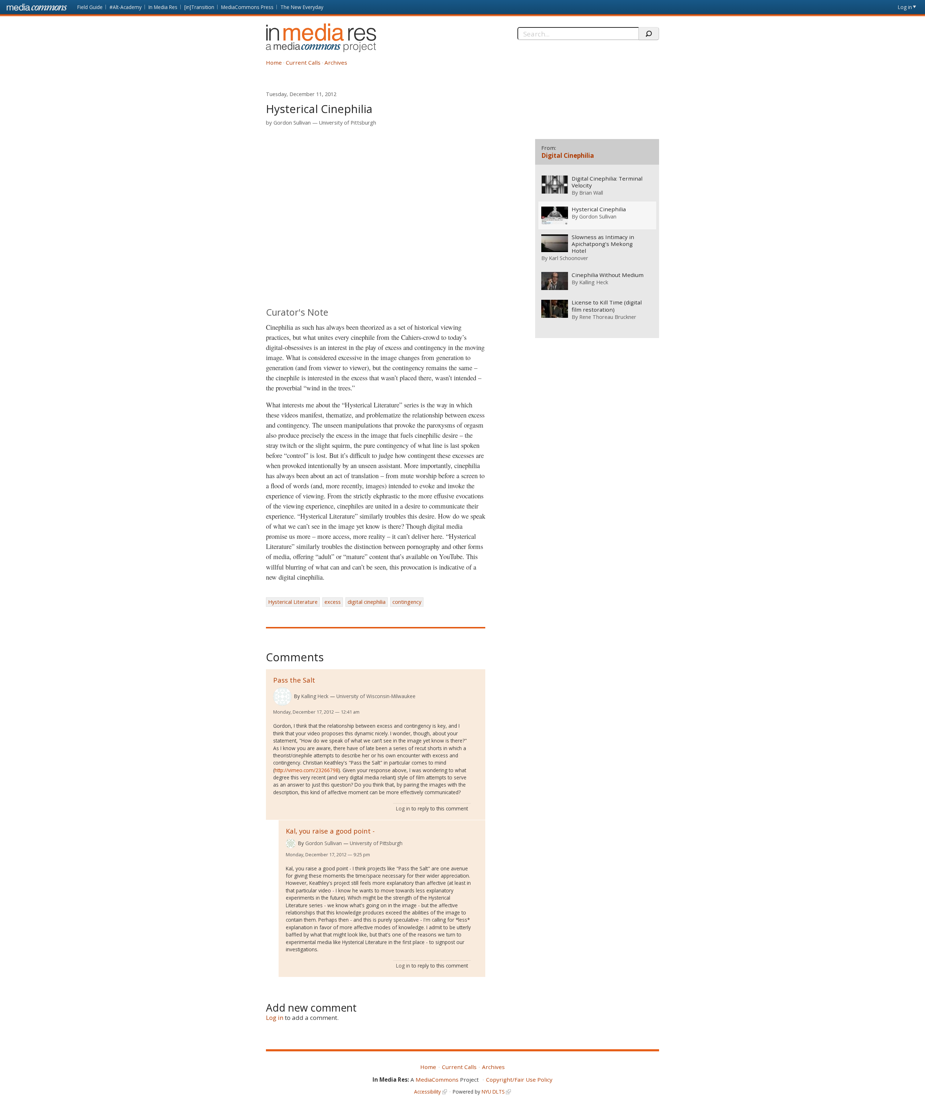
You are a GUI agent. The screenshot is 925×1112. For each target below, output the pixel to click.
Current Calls (303, 62)
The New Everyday (301, 7)
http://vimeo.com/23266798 (307, 770)
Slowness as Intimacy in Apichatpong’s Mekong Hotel (603, 244)
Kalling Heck (314, 696)
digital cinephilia (367, 601)
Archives (335, 62)
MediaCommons (437, 1079)
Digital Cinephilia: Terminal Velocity (607, 182)
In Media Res (163, 7)
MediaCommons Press (247, 7)
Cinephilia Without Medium (608, 275)
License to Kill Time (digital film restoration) (607, 306)
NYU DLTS (493, 1091)
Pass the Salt (294, 679)
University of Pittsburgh (347, 122)
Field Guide (90, 7)
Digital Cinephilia (567, 155)
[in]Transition (199, 7)
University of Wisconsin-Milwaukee (376, 696)
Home (274, 62)
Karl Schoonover (568, 257)
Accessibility (427, 1091)
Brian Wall (591, 192)
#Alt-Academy (125, 7)
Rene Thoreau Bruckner (607, 316)
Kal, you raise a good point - (330, 830)
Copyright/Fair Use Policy (519, 1079)
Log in (905, 7)
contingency (406, 601)
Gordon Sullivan (292, 122)
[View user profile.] (282, 696)
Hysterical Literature (293, 601)
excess (332, 601)
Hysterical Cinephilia (599, 209)
